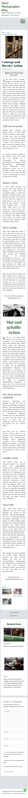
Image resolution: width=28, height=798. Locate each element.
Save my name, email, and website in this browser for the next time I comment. (13, 754)
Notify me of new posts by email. (13, 767)
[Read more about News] (14, 664)
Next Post (14, 615)
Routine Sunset (5, 595)
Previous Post (14, 612)
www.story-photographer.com (16, 297)
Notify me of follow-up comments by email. (13, 761)
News (5, 676)
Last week (7, 643)
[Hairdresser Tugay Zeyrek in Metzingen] (18, 591)
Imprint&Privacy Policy (19, 794)
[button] (3, 4)
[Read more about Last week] (14, 634)
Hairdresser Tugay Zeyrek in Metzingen (18, 595)
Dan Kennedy (17, 162)
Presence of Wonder (6, 605)
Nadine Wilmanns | (7, 794)
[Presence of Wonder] (7, 601)
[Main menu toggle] (23, 21)
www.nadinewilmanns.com (14, 579)
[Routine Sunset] (7, 591)
